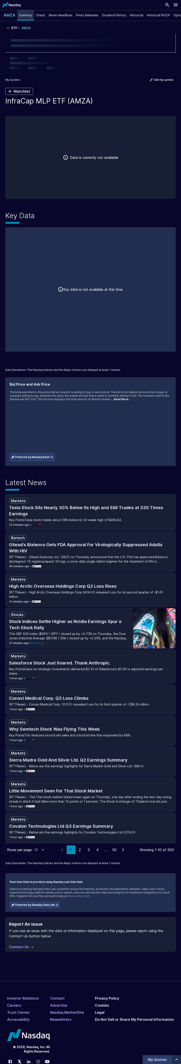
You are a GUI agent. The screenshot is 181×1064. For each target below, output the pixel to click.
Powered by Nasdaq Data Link (35, 904)
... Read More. (120, 399)
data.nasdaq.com (78, 896)
